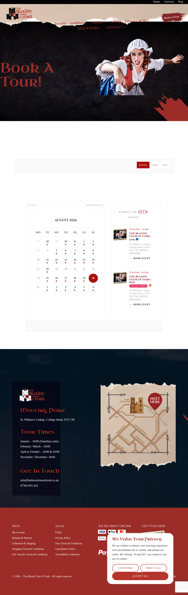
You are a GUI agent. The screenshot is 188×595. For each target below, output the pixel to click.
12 (56, 259)
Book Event (142, 258)
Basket (156, 2)
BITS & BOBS (88, 28)
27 (65, 278)
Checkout (169, 2)
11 (47, 259)
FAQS (58, 532)
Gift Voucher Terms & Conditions (29, 554)
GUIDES (77, 23)
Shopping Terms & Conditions (28, 549)
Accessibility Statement (67, 554)
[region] (140, 558)
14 (75, 259)
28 (47, 241)
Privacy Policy (62, 538)
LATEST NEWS (137, 21)
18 (47, 269)
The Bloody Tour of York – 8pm (140, 279)
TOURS (98, 23)
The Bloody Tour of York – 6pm (140, 236)
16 (93, 259)
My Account (18, 532)
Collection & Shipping (24, 543)
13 (65, 259)
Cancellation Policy (65, 549)
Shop (180, 2)
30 (65, 241)
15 (84, 259)
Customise (125, 568)
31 (75, 241)
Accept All (140, 576)
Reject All (153, 568)
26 (56, 278)
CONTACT (114, 27)
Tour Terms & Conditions (68, 543)
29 (84, 278)
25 (47, 278)
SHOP (116, 22)
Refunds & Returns (22, 538)
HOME (61, 24)
